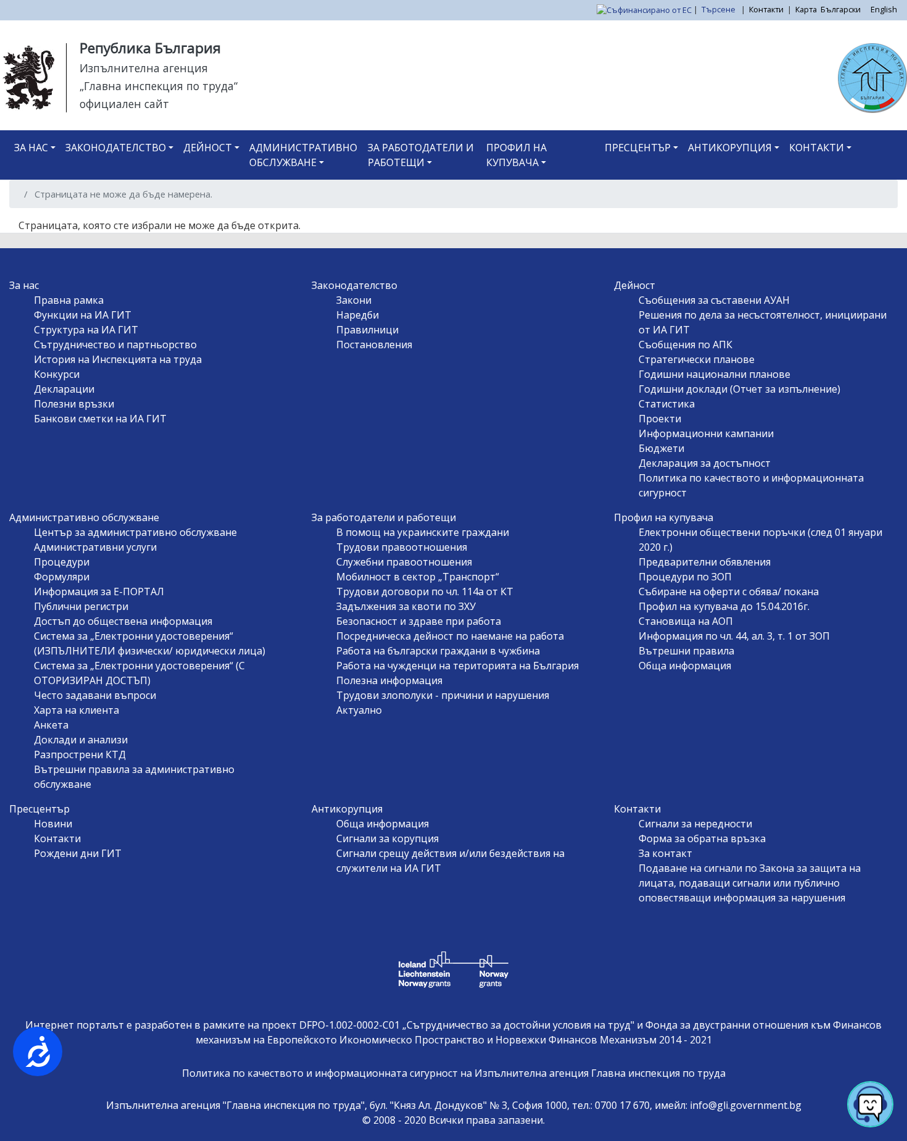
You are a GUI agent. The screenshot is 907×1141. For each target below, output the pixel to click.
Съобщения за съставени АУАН (714, 300)
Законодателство (115, 147)
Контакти (766, 9)
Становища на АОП (686, 621)
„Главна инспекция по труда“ (159, 85)
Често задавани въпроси (95, 695)
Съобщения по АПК (685, 344)
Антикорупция (730, 147)
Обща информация (685, 665)
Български (841, 9)
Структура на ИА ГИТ (86, 329)
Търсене (719, 9)
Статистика (667, 404)
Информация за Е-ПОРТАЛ (99, 591)
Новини (53, 823)
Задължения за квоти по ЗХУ (406, 606)
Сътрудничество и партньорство (115, 344)
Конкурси (57, 374)
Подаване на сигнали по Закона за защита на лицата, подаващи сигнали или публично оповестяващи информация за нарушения (750, 883)
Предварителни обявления (705, 562)
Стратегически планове (697, 359)
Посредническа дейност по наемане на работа (450, 636)
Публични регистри (81, 606)
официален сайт (124, 103)
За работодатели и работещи (421, 155)
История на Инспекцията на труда (118, 359)
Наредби (357, 315)
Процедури (61, 562)
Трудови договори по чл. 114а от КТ (424, 591)
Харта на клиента (76, 710)
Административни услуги (95, 547)
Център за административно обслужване (135, 532)
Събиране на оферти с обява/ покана (729, 591)
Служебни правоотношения (404, 562)
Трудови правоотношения (401, 547)
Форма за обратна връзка (702, 838)
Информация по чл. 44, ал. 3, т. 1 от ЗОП (734, 636)
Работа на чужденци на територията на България (457, 665)
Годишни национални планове (714, 374)
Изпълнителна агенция (144, 68)
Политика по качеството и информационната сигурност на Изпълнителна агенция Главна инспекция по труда (454, 1073)
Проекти (660, 418)
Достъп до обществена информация (123, 621)
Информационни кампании (706, 433)
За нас (31, 147)
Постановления (374, 344)
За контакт (665, 853)
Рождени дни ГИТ (78, 853)
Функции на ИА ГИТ (82, 315)
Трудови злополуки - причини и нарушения (442, 695)
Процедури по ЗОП (685, 576)
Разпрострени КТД (80, 754)
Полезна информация (389, 680)
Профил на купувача (516, 155)
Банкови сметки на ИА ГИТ (100, 418)
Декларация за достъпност (705, 463)
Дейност (207, 147)
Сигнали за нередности (695, 823)
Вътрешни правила (686, 651)
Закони (353, 300)
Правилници (367, 329)
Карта (806, 9)
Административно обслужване (303, 155)
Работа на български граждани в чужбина (438, 651)
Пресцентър (638, 147)
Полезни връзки (74, 404)
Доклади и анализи (81, 739)
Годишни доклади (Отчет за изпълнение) (739, 389)
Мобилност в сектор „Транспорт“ (417, 576)
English (884, 9)
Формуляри (61, 576)
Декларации (64, 389)
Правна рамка (69, 300)
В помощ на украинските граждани (422, 532)
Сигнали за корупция (387, 838)
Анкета (51, 725)
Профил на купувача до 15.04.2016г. (724, 606)
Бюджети (661, 448)
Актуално (359, 710)
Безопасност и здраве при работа (418, 621)
